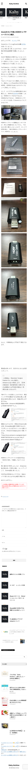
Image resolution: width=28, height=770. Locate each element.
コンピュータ (5, 496)
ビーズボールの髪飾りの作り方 (9, 751)
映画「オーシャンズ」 (14, 17)
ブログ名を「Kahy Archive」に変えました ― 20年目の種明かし (17, 676)
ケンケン (14, 40)
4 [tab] (12, 22)
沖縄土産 (3, 749)
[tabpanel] (14, 14)
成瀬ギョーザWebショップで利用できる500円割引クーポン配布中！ (18, 715)
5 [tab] (13, 22)
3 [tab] (10, 22)
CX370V (15, 93)
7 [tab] (16, 22)
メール (3, 536)
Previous (1, 13)
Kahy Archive (14, 4)
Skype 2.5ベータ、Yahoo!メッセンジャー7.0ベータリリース (17, 598)
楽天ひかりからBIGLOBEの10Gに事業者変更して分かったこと (18, 689)
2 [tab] (9, 22)
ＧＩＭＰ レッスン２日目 (17, 585)
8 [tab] (18, 22)
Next (26, 13)
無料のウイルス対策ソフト (17, 574)
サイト (3, 542)
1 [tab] (7, 22)
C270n (24, 44)
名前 (3, 530)
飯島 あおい (23, 751)
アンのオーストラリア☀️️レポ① (10, 742)
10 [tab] (21, 22)
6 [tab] (15, 22)
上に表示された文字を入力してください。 (12, 551)
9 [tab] (19, 22)
